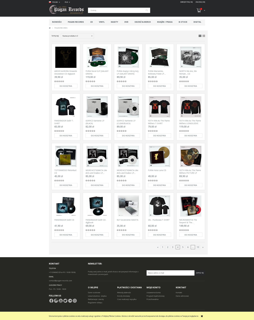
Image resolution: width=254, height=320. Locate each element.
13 (198, 247)
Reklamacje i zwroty (96, 299)
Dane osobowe (94, 292)
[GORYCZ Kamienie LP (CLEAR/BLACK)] (128, 106)
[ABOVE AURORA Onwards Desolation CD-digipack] (65, 57)
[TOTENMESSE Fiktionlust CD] (65, 156)
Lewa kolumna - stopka (97, 296)
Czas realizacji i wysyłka (126, 299)
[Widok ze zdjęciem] (200, 36)
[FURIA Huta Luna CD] (159, 156)
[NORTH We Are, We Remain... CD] (190, 57)
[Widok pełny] (203, 36)
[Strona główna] (68, 10)
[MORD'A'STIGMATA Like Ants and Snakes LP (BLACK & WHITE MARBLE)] (128, 156)
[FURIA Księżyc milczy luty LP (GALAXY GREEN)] (128, 57)
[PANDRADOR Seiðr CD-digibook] (97, 206)
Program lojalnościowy (156, 296)
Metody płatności (124, 292)
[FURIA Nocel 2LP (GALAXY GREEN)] (97, 57)
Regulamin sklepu (95, 302)
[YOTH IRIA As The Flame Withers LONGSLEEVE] (190, 106)
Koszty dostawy (123, 296)
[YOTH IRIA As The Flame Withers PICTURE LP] (190, 156)
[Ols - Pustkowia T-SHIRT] (159, 206)
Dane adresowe (182, 296)
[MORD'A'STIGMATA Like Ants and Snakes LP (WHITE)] (97, 156)
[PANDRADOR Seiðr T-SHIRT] (65, 106)
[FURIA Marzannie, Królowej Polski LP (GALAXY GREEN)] (159, 57)
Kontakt (179, 292)
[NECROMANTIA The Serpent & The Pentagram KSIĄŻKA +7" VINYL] (190, 206)
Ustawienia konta (154, 292)
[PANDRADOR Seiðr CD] (65, 206)
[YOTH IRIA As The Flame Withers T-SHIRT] (159, 106)
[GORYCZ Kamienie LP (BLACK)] (97, 106)
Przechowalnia (152, 299)
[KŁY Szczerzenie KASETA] (128, 206)
